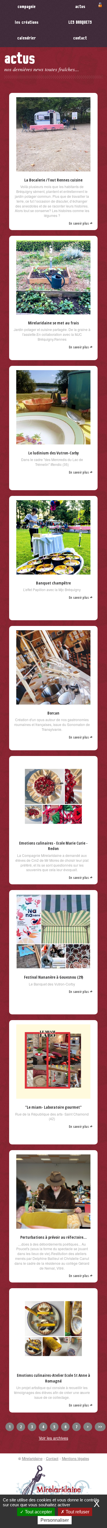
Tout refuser (76, 1511)
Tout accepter (38, 1511)
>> (100, 1426)
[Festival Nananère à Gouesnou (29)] (53, 965)
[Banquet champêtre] (53, 571)
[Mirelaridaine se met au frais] (53, 311)
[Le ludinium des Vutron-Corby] (53, 441)
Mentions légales (75, 1458)
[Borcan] (53, 701)
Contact (52, 1458)
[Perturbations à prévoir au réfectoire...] (53, 1225)
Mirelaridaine (32, 1458)
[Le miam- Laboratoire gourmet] (53, 1095)
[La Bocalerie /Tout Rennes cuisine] (53, 168)
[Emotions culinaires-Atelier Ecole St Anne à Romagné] (53, 1364)
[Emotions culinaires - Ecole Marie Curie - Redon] (53, 831)
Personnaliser (55, 1520)
